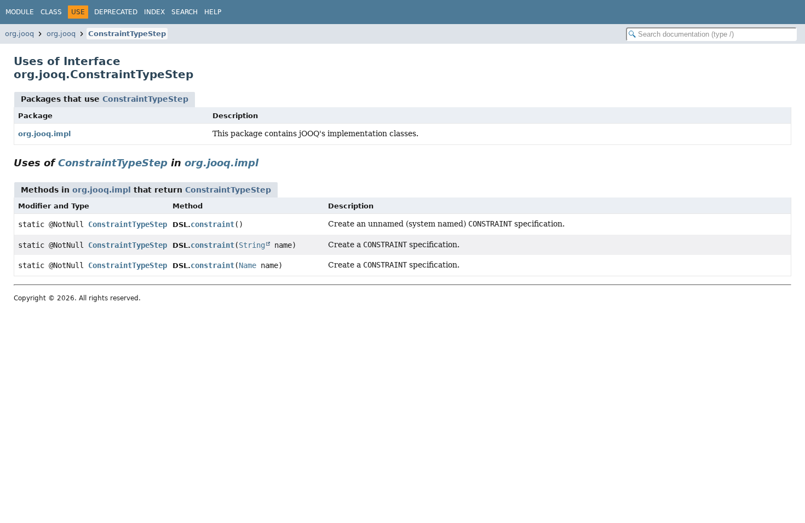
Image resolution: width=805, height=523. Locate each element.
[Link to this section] (266, 162)
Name (247, 265)
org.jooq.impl (44, 134)
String (252, 245)
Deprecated (115, 12)
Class (51, 12)
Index (154, 12)
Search (184, 12)
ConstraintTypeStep (127, 34)
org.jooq (19, 34)
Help (212, 12)
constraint (212, 224)
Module (19, 12)
